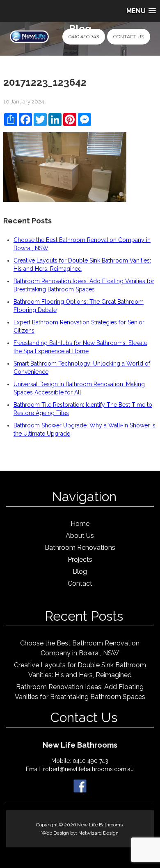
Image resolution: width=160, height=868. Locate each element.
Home (80, 524)
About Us (80, 536)
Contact (80, 583)
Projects (80, 559)
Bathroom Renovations (80, 547)
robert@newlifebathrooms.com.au (88, 769)
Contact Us (128, 36)
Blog (80, 571)
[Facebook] (80, 785)
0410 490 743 (84, 36)
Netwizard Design (98, 833)
